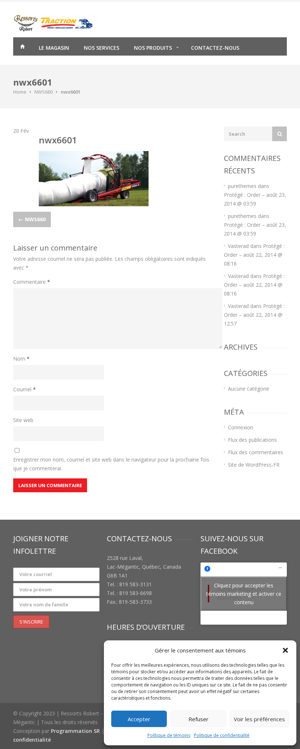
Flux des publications (252, 439)
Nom (21, 358)
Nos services (101, 47)
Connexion (240, 427)
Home (19, 92)
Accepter (139, 719)
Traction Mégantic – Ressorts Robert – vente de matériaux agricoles (22, 47)
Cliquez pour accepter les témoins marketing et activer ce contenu (243, 593)
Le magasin (54, 47)
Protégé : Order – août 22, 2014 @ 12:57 (254, 314)
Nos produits (153, 47)
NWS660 (43, 92)
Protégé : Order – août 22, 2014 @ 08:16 (254, 254)
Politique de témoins (168, 735)
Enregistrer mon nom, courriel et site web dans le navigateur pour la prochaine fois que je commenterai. (111, 464)
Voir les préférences (259, 719)
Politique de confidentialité (222, 735)
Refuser (198, 719)
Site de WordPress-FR (254, 464)
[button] (285, 650)
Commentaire (31, 281)
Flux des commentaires (255, 452)
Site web (23, 420)
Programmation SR (75, 730)
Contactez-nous (215, 47)
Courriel (24, 389)
